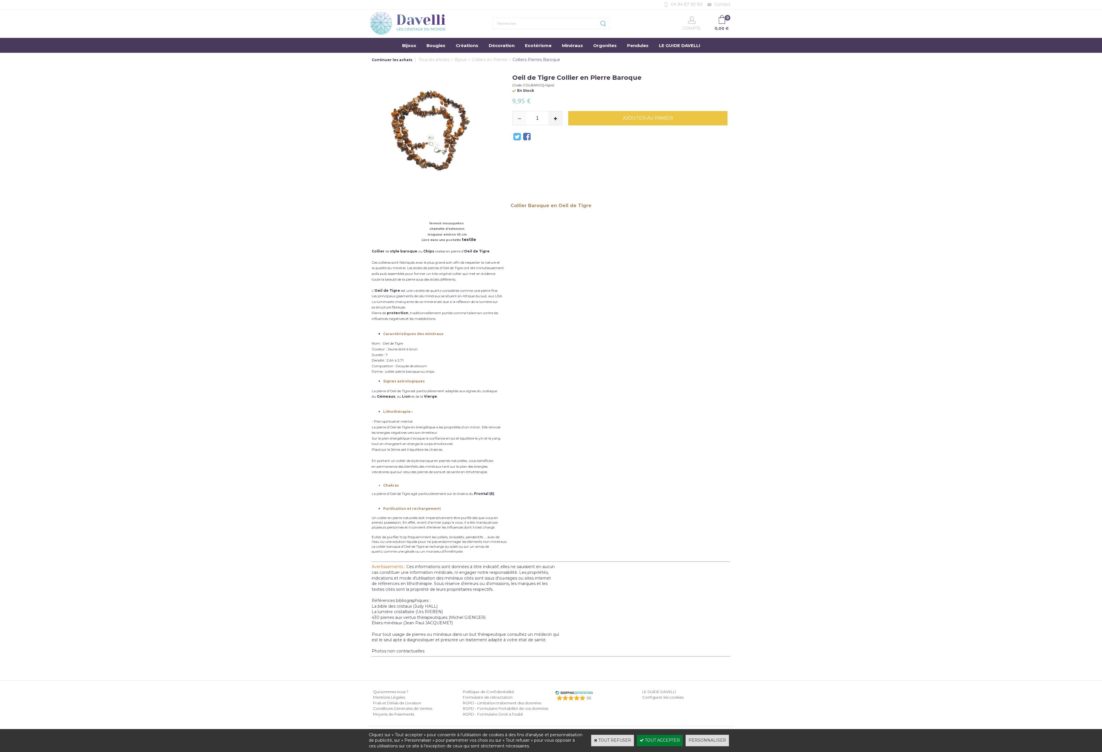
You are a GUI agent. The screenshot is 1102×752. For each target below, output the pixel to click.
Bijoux (409, 45)
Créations (467, 45)
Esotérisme (538, 45)
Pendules (638, 45)
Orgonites (605, 45)
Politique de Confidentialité (488, 691)
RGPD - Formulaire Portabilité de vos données (505, 708)
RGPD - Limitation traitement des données (502, 703)
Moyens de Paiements (393, 714)
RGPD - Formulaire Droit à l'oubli (493, 714)
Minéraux (572, 45)
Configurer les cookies (663, 697)
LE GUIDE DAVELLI (679, 45)
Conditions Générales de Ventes (402, 708)
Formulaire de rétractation (488, 697)
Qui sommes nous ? (390, 691)
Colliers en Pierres (489, 59)
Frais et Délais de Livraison (397, 703)
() (589, 697)
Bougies (435, 45)
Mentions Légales (389, 697)
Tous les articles (433, 59)
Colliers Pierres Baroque (536, 59)
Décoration (502, 45)
